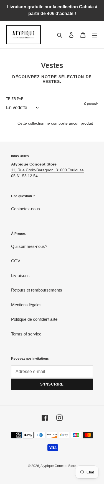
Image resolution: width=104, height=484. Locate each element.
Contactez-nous (25, 208)
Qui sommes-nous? (29, 246)
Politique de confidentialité (34, 319)
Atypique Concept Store (58, 466)
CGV (15, 260)
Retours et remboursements (36, 290)
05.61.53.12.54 (24, 176)
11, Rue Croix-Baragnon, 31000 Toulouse (47, 170)
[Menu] (94, 35)
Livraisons (20, 275)
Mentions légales (26, 304)
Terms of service (26, 334)
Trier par (15, 99)
